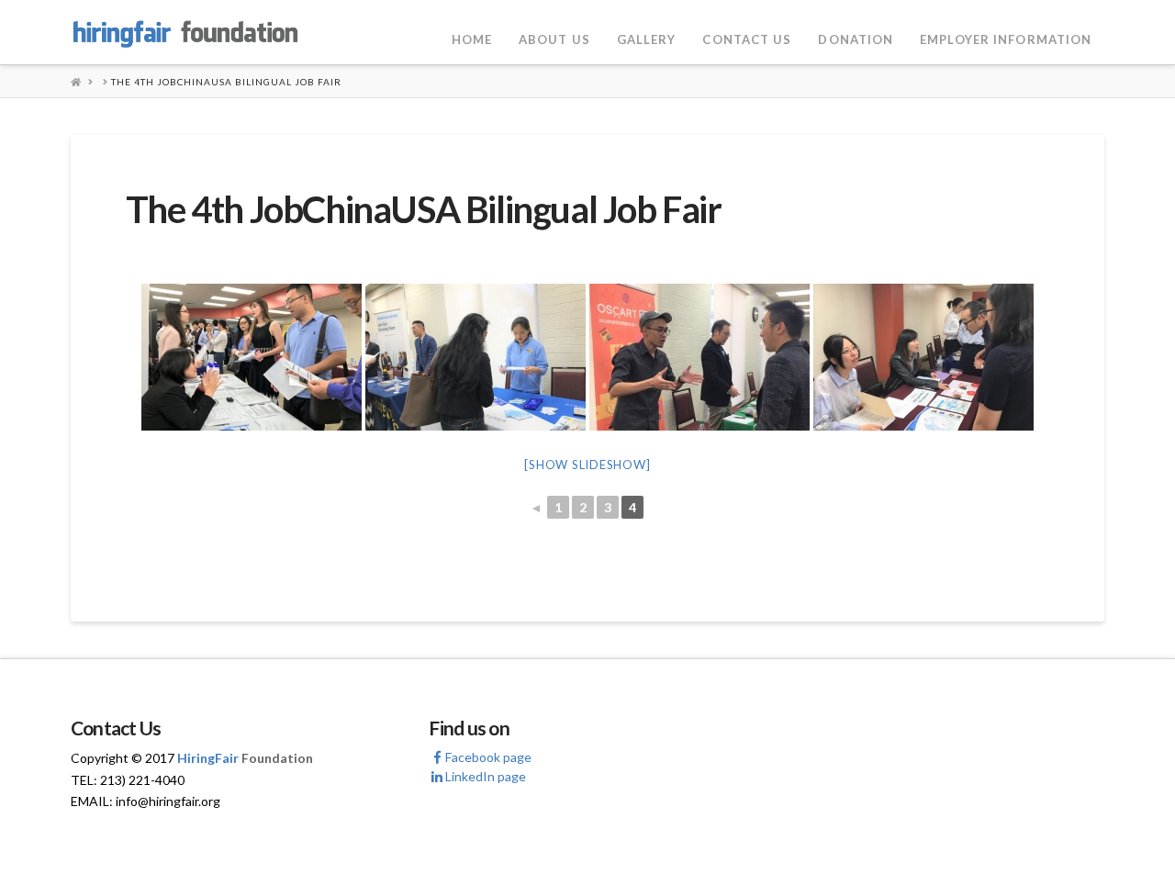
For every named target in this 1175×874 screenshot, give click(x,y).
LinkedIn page (485, 776)
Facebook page (488, 757)
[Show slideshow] (587, 464)
